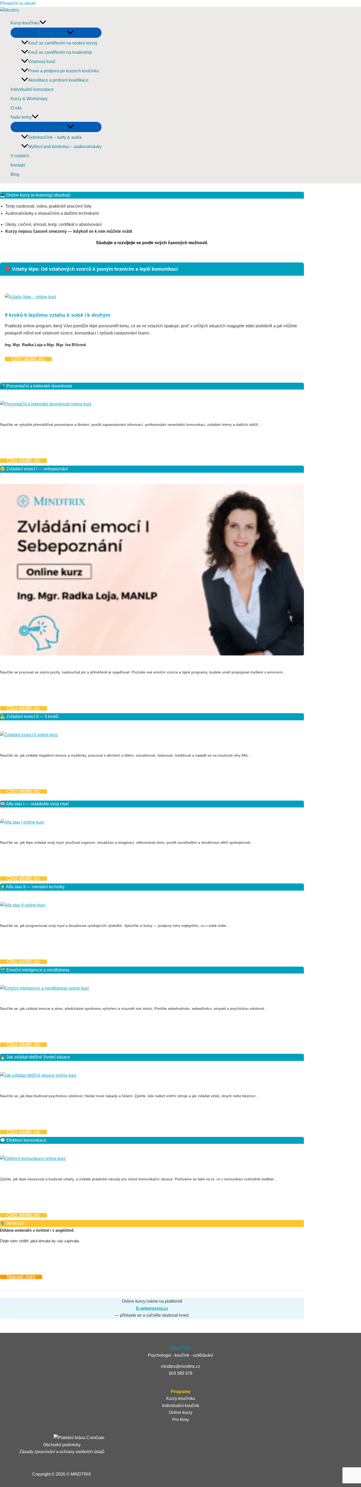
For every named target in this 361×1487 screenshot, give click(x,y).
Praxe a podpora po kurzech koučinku (63, 71)
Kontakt (18, 165)
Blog (15, 174)
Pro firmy (180, 1419)
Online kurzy (180, 1412)
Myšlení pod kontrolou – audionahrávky (64, 146)
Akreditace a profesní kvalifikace (58, 80)
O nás (16, 108)
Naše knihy (21, 117)
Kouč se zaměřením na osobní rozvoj (62, 43)
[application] (42, 23)
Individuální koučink (180, 1405)
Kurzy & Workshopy (29, 98)
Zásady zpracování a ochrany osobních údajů (61, 1451)
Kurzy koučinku (25, 23)
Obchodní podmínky (62, 1445)
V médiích (20, 156)
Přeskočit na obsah (18, 3)
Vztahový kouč (41, 61)
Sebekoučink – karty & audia (55, 137)
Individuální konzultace (32, 89)
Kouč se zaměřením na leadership (60, 52)
